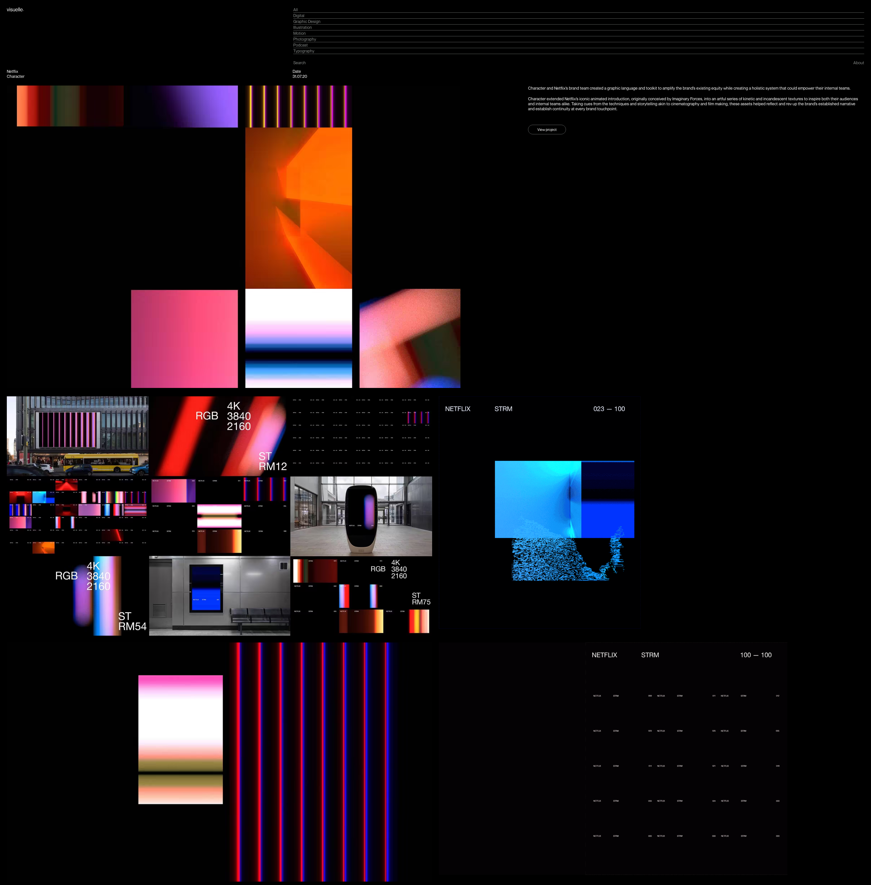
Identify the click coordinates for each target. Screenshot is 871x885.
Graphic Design (307, 21)
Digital (298, 15)
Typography (303, 50)
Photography (304, 39)
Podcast (300, 44)
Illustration (302, 27)
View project (547, 129)
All (295, 9)
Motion (299, 33)
